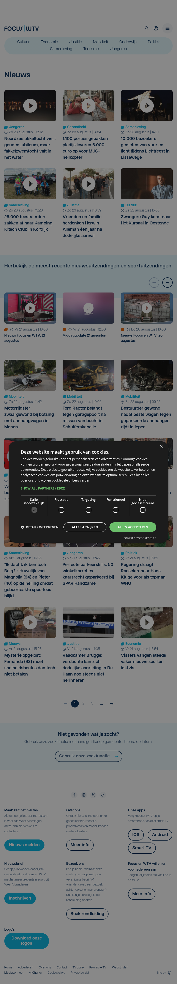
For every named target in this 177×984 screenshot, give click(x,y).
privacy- (40, 480)
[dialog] (88, 492)
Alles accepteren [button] (133, 527)
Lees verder (81, 480)
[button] (88, 488)
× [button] (161, 446)
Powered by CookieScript (140, 538)
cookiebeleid (61, 480)
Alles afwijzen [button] (85, 527)
